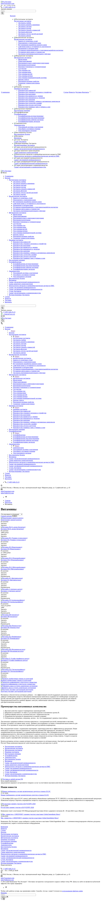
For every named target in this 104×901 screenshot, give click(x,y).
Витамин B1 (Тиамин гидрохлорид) (13, 540)
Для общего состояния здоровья (29, 129)
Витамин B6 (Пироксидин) (10, 627)
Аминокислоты (19, 125)
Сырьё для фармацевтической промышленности (31, 163)
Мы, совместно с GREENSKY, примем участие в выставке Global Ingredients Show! (30, 818)
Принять (4, 893)
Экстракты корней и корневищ (29, 25)
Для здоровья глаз (24, 70)
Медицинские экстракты (22, 57)
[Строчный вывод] (15, 516)
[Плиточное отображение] (13, 516)
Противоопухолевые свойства (28, 81)
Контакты (85, 92)
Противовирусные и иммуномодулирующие (33, 63)
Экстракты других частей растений (30, 34)
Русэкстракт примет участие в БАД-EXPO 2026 (17, 807)
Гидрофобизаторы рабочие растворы (31, 119)
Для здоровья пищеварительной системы (32, 78)
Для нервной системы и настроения (30, 127)
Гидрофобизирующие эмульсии (29, 121)
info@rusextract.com (7, 3)
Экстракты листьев (24, 26)
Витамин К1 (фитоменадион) (11, 580)
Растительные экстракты (22, 21)
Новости (72, 92)
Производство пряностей (27, 90)
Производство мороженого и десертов (31, 98)
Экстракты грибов (24, 23)
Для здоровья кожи (24, 72)
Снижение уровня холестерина (29, 83)
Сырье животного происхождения (26, 152)
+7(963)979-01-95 (9, 314)
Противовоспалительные (27, 65)
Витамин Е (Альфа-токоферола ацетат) (14, 660)
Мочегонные (22, 59)
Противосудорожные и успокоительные (32, 67)
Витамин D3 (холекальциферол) (12, 602)
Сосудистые (22, 68)
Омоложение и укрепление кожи (29, 43)
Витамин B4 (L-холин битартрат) (12, 529)
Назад (13, 331)
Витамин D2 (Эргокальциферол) (12, 671)
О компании (5, 92)
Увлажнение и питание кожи (28, 48)
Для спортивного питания (27, 130)
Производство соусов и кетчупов (29, 105)
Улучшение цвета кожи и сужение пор (31, 52)
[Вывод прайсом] (16, 516)
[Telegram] (6, 497)
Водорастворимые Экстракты (24, 145)
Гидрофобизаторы (20, 114)
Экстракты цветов (24, 36)
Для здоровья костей (25, 74)
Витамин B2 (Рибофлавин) (10, 638)
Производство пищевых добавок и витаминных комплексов (39, 101)
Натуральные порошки (22, 110)
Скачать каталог (6, 516)
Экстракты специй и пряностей (29, 30)
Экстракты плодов (24, 28)
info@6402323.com (7, 493)
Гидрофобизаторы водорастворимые (30, 116)
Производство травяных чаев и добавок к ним (34, 107)
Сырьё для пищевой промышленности (27, 160)
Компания (4, 827)
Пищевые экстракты (21, 88)
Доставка (78, 92)
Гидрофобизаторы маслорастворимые (31, 118)
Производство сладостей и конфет (30, 103)
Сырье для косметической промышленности (29, 149)
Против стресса (23, 79)
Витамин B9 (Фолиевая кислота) (12, 651)
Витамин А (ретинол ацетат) (11, 591)
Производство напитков (26, 99)
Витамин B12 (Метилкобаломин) (12, 569)
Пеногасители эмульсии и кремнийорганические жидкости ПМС (37, 156)
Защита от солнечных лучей (28, 41)
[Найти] (2, 13)
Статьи (66, 92)
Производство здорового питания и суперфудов (34, 92)
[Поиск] (3, 320)
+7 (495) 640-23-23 (9, 7)
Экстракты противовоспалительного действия (34, 54)
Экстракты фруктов (25, 32)
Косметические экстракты (23, 39)
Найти (3, 897)
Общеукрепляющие (25, 61)
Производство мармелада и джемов (30, 96)
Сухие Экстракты (20, 141)
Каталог (13, 16)
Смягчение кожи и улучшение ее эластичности (34, 46)
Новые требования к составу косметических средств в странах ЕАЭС (25, 795)
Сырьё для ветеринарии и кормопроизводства (30, 167)
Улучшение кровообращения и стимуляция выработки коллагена (40, 50)
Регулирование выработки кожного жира (32, 45)
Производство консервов (27, 94)
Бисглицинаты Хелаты (22, 134)
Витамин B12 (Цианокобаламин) (12, 560)
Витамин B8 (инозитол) (9, 616)
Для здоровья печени (25, 76)
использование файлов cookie (72, 891)
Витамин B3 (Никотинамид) (11, 549)
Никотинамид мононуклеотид (11, 520)
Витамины (18, 138)
